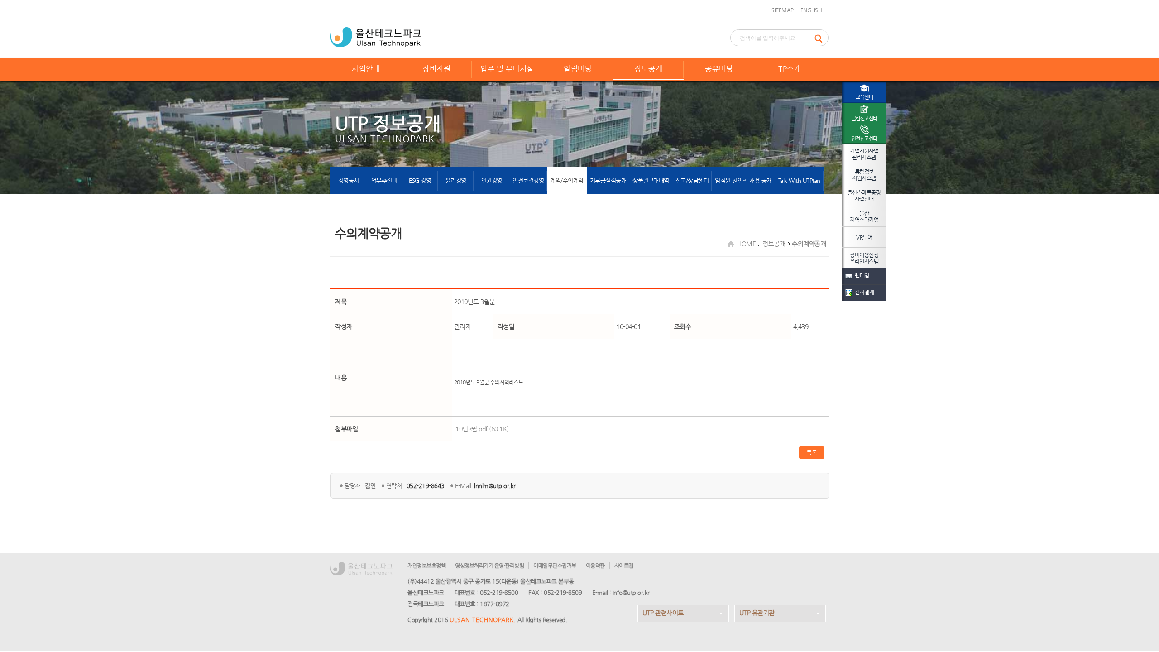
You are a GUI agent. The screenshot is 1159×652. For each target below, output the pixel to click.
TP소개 (789, 68)
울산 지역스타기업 (864, 216)
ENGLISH (811, 10)
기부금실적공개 (608, 180)
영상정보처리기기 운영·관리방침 (489, 565)
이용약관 (595, 565)
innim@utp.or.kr (495, 485)
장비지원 (436, 68)
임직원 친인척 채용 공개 (743, 180)
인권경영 (491, 180)
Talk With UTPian (799, 180)
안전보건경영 (528, 180)
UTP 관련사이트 (663, 612)
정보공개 (648, 68)
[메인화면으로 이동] (375, 36)
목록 (811, 452)
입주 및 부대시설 (507, 68)
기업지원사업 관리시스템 (864, 154)
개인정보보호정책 (426, 565)
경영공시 (348, 180)
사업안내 (366, 68)
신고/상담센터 (692, 180)
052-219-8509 (563, 592)
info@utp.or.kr (631, 592)
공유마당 (719, 68)
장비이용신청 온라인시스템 (864, 258)
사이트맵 (623, 565)
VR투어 (864, 237)
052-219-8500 (499, 592)
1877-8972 (494, 603)
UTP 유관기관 (757, 612)
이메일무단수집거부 (554, 565)
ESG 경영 (420, 180)
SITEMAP (782, 10)
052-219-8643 (426, 485)
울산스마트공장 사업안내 (864, 195)
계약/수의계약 (567, 180)
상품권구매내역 (650, 180)
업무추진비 (384, 180)
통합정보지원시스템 (864, 174)
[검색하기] (821, 38)
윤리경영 (455, 180)
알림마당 (578, 68)
